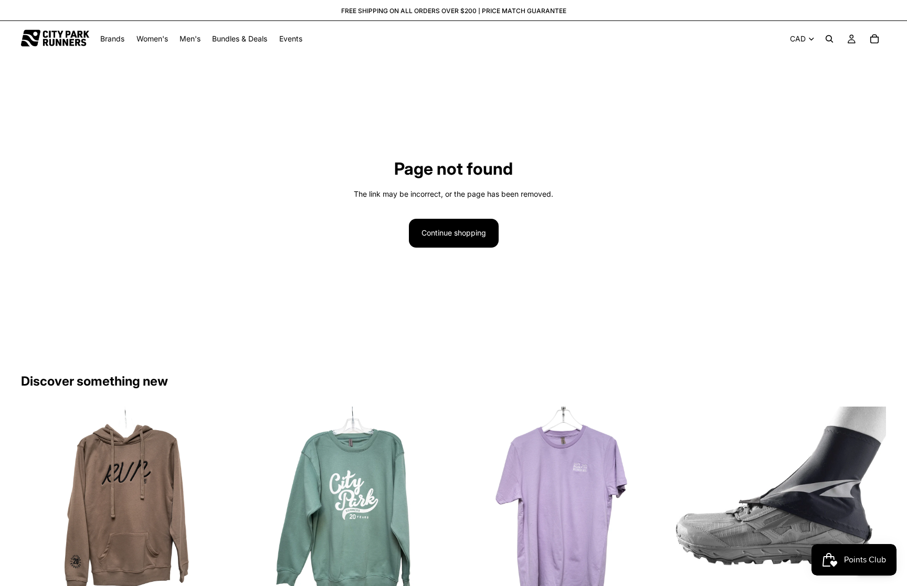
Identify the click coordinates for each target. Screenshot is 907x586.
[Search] (829, 38)
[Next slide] (217, 512)
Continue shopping (453, 232)
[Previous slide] (36, 512)
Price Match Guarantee (524, 11)
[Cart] (874, 38)
